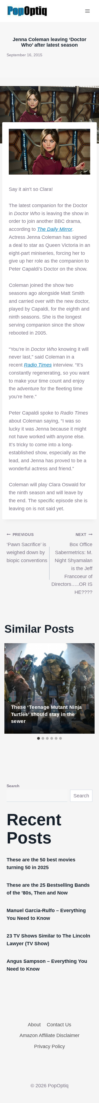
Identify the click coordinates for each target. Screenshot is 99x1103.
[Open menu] (87, 11)
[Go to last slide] (14, 688)
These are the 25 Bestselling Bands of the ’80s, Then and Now (48, 889)
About (34, 1024)
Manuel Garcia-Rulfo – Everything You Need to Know (46, 914)
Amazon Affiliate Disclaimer (49, 1035)
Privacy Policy (49, 1046)
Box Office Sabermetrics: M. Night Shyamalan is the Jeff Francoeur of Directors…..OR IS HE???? (71, 563)
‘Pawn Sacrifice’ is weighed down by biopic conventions (27, 547)
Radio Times (38, 365)
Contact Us (59, 1024)
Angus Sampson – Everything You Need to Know (47, 965)
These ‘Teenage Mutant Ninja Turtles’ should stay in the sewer (46, 714)
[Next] (85, 688)
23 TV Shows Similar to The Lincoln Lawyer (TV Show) (48, 939)
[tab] (38, 738)
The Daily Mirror (54, 229)
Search (13, 786)
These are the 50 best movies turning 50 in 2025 (41, 863)
